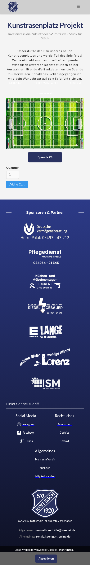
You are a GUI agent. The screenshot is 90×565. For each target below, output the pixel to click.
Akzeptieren (46, 558)
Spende (45, 157)
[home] (11, 7)
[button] (78, 7)
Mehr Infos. (66, 549)
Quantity (12, 167)
